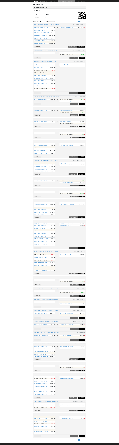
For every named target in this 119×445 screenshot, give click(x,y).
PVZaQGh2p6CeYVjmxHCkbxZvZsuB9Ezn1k (41, 85)
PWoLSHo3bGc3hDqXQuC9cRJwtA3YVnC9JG (41, 257)
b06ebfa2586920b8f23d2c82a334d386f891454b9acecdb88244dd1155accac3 (46, 288)
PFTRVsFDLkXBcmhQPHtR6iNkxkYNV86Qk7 (66, 182)
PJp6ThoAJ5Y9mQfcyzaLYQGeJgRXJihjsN (40, 169)
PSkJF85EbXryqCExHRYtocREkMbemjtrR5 (40, 153)
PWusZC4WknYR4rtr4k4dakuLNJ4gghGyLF (66, 101)
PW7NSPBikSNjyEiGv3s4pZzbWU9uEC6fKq (40, 313)
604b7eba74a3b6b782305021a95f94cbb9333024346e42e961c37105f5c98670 (46, 332)
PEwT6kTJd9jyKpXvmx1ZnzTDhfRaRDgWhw (41, 171)
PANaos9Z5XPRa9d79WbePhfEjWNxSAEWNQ (41, 335)
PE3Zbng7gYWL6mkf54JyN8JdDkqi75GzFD (66, 378)
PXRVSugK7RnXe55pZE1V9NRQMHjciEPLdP (41, 376)
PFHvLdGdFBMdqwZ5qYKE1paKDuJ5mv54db (67, 132)
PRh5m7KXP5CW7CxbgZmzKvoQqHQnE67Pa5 (41, 228)
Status (54, 1)
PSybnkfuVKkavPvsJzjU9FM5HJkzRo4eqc (40, 166)
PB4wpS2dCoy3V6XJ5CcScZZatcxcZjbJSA (40, 421)
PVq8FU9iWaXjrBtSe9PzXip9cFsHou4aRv (66, 110)
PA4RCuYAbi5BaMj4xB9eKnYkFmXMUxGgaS (41, 33)
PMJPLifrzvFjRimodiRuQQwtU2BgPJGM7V (40, 65)
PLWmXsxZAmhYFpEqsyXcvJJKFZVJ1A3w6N (41, 389)
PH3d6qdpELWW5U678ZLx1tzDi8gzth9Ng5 (41, 64)
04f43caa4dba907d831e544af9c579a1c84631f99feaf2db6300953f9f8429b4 (46, 61)
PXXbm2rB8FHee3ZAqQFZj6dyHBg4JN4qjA (41, 78)
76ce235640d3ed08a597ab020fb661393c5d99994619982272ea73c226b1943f (46, 96)
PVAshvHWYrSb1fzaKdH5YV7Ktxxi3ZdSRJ (66, 348)
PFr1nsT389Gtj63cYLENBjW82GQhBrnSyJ (40, 67)
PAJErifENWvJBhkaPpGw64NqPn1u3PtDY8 (66, 254)
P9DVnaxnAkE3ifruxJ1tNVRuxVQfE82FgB (40, 180)
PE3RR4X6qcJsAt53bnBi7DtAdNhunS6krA (40, 324)
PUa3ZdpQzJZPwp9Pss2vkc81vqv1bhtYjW (40, 243)
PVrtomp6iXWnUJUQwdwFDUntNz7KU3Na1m (67, 365)
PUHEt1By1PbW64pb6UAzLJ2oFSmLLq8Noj (41, 164)
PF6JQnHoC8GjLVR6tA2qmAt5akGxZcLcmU (66, 145)
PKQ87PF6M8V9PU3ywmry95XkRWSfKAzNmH (41, 32)
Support (83, 1)
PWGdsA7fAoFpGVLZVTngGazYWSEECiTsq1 (41, 40)
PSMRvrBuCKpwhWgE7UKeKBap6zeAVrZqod (41, 388)
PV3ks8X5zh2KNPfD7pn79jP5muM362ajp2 (40, 191)
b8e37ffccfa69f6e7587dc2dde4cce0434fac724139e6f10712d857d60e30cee (46, 50)
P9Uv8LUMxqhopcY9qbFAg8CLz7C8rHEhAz (41, 238)
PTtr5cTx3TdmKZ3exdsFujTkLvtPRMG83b (40, 121)
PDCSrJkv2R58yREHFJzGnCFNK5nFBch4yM (41, 354)
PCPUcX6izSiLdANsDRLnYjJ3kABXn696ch (40, 99)
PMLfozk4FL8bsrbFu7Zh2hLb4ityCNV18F (40, 38)
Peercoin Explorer (43, 1)
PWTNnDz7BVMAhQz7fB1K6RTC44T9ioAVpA (67, 255)
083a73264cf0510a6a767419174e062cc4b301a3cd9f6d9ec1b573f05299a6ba (46, 299)
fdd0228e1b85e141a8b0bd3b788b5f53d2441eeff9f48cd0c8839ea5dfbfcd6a (46, 200)
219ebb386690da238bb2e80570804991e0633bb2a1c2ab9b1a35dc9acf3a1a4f (46, 24)
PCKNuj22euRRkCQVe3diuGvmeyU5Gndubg (41, 236)
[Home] (36, 1)
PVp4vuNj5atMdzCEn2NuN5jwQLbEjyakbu (40, 381)
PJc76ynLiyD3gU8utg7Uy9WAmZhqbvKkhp (66, 64)
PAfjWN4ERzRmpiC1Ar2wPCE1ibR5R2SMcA (40, 391)
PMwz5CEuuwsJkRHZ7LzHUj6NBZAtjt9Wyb (66, 65)
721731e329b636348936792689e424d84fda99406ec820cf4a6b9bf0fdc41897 (46, 401)
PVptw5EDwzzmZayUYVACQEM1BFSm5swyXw (41, 270)
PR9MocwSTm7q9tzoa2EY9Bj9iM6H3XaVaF (66, 121)
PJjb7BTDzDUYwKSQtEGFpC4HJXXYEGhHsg (41, 351)
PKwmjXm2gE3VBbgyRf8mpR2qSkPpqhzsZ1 (41, 383)
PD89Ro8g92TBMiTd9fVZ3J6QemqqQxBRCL (41, 86)
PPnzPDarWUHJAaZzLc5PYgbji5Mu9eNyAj (66, 324)
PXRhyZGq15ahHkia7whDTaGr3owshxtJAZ (40, 110)
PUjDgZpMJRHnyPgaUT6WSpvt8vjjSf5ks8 (66, 335)
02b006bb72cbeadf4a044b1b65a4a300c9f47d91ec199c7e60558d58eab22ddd (46, 160)
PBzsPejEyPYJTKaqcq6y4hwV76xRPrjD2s (40, 132)
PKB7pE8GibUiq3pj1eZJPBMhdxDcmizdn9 (66, 163)
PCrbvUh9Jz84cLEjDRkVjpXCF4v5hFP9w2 (66, 27)
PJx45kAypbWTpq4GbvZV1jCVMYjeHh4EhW (66, 404)
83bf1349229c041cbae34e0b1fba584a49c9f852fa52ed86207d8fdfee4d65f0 (46, 251)
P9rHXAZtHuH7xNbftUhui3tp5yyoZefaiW (40, 418)
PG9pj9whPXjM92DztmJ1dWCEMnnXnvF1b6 (66, 313)
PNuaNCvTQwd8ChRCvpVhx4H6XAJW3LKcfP (41, 150)
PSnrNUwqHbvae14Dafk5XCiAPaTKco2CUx (66, 225)
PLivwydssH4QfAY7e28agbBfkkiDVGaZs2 (40, 262)
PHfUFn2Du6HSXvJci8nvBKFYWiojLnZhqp (40, 148)
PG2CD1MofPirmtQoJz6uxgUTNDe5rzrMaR (66, 418)
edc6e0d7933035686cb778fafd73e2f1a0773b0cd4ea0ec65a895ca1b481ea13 (46, 310)
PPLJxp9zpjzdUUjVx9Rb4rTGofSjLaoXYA (66, 164)
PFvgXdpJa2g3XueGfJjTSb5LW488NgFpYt (40, 405)
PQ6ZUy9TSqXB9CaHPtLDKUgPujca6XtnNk (66, 303)
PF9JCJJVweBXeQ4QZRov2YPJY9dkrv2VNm (41, 27)
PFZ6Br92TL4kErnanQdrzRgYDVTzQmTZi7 (40, 145)
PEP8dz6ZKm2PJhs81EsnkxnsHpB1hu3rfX (40, 35)
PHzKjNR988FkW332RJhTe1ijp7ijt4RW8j (66, 376)
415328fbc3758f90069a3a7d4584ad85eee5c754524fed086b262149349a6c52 (46, 343)
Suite (81, 1)
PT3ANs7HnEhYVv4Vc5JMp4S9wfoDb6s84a (41, 365)
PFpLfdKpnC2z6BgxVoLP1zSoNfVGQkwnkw (41, 431)
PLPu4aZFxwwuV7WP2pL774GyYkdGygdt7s (66, 416)
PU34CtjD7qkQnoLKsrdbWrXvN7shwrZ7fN (40, 30)
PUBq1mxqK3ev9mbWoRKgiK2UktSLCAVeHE (41, 302)
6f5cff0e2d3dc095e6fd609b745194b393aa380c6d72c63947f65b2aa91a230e (46, 141)
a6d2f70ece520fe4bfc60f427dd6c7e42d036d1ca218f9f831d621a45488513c (46, 321)
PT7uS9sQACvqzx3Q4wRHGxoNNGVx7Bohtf (67, 405)
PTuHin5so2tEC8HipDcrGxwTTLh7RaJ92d (66, 191)
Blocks (51, 1)
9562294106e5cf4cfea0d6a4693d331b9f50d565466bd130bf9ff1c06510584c (46, 107)
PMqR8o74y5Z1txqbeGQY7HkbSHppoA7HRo (67, 204)
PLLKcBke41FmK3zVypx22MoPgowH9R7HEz (41, 212)
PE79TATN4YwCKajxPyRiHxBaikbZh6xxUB (40, 428)
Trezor (78, 1)
